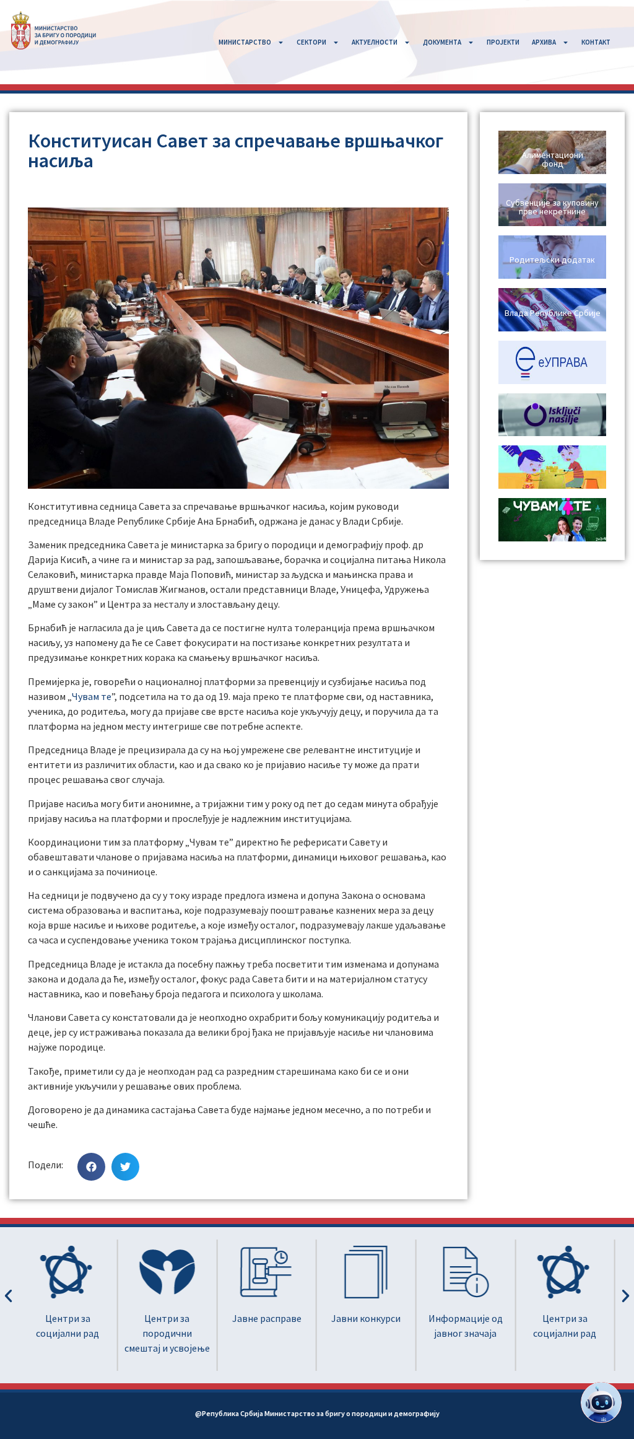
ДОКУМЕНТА (442, 42)
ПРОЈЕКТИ (503, 42)
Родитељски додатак (552, 259)
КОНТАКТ (595, 42)
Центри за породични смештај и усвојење (167, 1333)
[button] (91, 1167)
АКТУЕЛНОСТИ (374, 42)
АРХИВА (544, 42)
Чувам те (91, 696)
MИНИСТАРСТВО (245, 42)
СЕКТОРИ (311, 42)
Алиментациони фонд (552, 159)
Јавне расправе (267, 1318)
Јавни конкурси (366, 1318)
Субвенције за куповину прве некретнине (552, 207)
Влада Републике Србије (553, 312)
